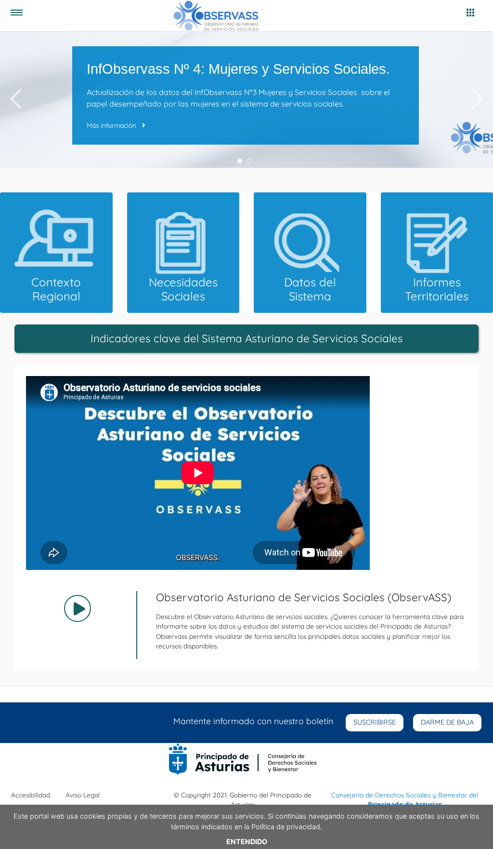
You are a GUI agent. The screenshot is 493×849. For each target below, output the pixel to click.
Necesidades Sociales (183, 289)
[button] (240, 161)
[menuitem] (30, 795)
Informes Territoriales (436, 289)
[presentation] (15, 100)
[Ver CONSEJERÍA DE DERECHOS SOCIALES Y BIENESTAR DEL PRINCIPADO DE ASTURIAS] (242, 758)
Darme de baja (447, 722)
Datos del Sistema (310, 289)
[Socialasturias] (220, 15)
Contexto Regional (56, 289)
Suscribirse (374, 722)
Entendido (246, 841)
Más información (112, 125)
